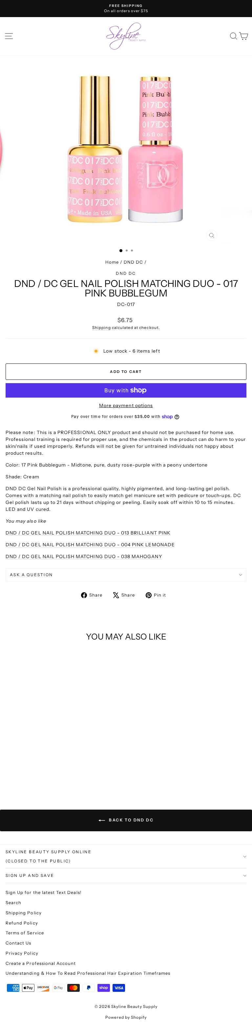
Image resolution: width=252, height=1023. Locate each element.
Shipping (101, 327)
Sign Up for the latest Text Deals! (44, 892)
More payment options (126, 405)
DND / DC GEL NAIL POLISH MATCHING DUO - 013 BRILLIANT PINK (88, 533)
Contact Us (19, 943)
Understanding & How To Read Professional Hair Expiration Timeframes (88, 973)
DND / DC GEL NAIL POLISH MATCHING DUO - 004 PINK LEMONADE (90, 545)
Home (112, 262)
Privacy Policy (22, 953)
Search (13, 902)
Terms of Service (25, 932)
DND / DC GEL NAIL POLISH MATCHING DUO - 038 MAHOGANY (84, 556)
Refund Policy (22, 922)
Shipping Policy (24, 912)
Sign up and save (30, 875)
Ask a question (31, 574)
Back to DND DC (131, 819)
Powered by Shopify (126, 1017)
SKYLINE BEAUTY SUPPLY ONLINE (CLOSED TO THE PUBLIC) (49, 856)
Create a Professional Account (41, 963)
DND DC (133, 262)
